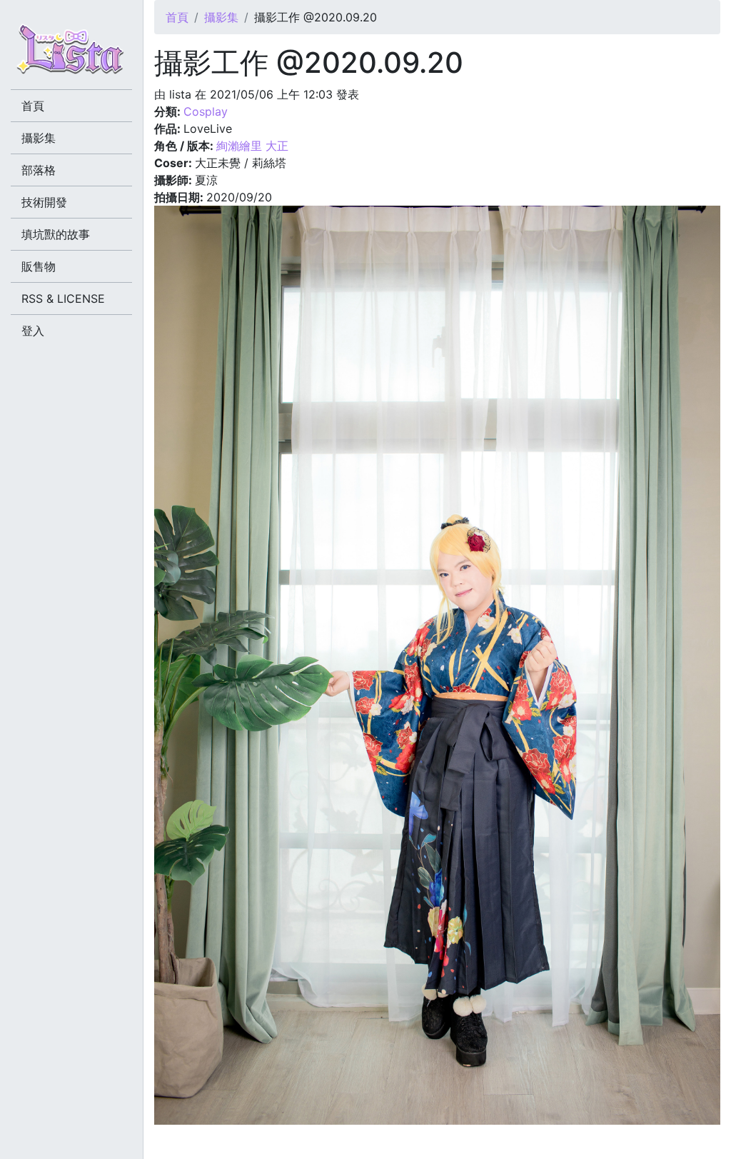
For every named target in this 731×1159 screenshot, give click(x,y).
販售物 (38, 266)
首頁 (177, 17)
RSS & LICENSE (63, 298)
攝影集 (221, 17)
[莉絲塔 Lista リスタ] (71, 53)
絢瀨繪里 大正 (252, 146)
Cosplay (205, 111)
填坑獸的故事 (55, 234)
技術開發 (44, 202)
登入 (32, 330)
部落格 (38, 170)
